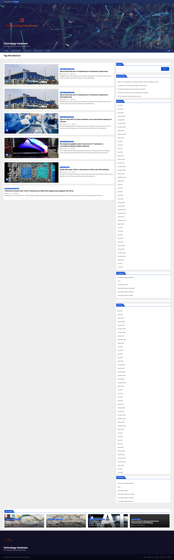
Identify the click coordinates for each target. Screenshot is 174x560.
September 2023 (122, 220)
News (119, 281)
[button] (166, 50)
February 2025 (121, 159)
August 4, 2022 (9, 193)
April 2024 (120, 195)
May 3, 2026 (10, 525)
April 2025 (120, 152)
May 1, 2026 (93, 525)
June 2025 (120, 145)
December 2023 (122, 209)
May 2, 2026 (52, 525)
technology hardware (64, 167)
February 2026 (121, 116)
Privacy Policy (38, 50)
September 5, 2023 (66, 148)
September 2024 (122, 177)
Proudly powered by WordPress (9, 557)
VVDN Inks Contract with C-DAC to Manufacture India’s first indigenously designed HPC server (39, 191)
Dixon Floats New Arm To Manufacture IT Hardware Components (84, 71)
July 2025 (120, 141)
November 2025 (122, 127)
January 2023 (121, 249)
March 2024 (120, 198)
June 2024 (120, 188)
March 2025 (120, 155)
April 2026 (120, 109)
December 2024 (122, 166)
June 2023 (120, 231)
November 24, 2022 (66, 172)
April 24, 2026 (136, 525)
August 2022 (121, 260)
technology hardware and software (126, 288)
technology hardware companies (66, 141)
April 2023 (120, 238)
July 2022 (120, 263)
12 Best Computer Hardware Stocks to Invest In (129, 96)
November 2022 (122, 256)
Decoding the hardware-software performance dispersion (132, 89)
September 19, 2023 (66, 124)
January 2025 (121, 163)
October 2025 (121, 130)
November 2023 (122, 213)
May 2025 (120, 148)
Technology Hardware (15, 43)
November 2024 (122, 170)
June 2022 (120, 267)
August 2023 (121, 224)
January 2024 (121, 206)
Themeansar (26, 557)
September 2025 (122, 134)
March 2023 (120, 242)
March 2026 (120, 112)
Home (6, 50)
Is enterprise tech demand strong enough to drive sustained (132, 85)
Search (119, 64)
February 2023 (121, 245)
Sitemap (48, 50)
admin (73, 99)
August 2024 (121, 181)
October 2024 (121, 173)
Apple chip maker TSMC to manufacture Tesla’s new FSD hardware (84, 169)
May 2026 (120, 105)
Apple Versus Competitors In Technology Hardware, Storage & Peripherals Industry (138, 81)
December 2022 (122, 252)
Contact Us (27, 50)
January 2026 (121, 119)
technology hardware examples (125, 295)
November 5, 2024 (65, 99)
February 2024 (121, 202)
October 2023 (121, 216)
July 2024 (120, 184)
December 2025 (122, 123)
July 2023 (120, 227)
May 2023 (120, 234)
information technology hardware (67, 92)
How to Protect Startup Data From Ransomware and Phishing (133, 92)
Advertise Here (15, 50)
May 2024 (120, 191)
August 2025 (121, 137)
